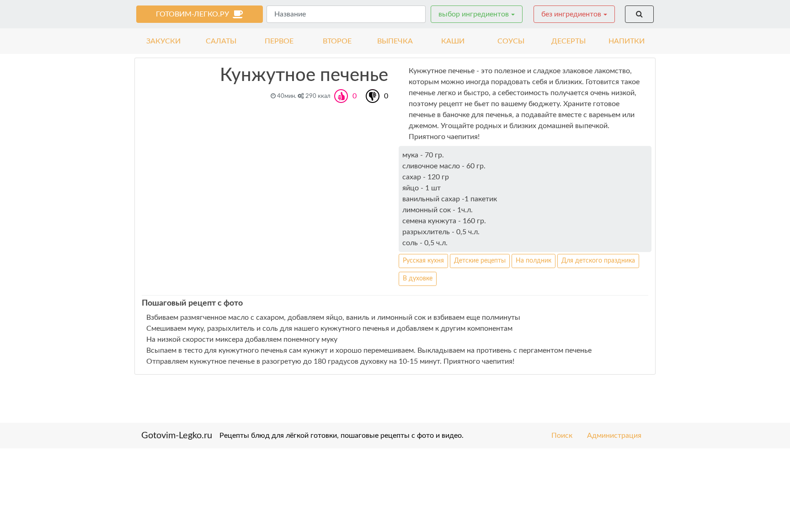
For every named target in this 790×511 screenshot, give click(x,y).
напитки (627, 41)
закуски (163, 41)
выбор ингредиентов (473, 14)
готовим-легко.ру (194, 14)
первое (279, 41)
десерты (568, 41)
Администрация (614, 435)
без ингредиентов (571, 14)
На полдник (533, 261)
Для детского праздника (598, 261)
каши (452, 41)
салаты (221, 41)
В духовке (417, 278)
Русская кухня (423, 261)
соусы (510, 41)
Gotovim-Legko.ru (176, 435)
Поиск (561, 435)
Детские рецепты (480, 261)
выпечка (395, 41)
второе (337, 41)
